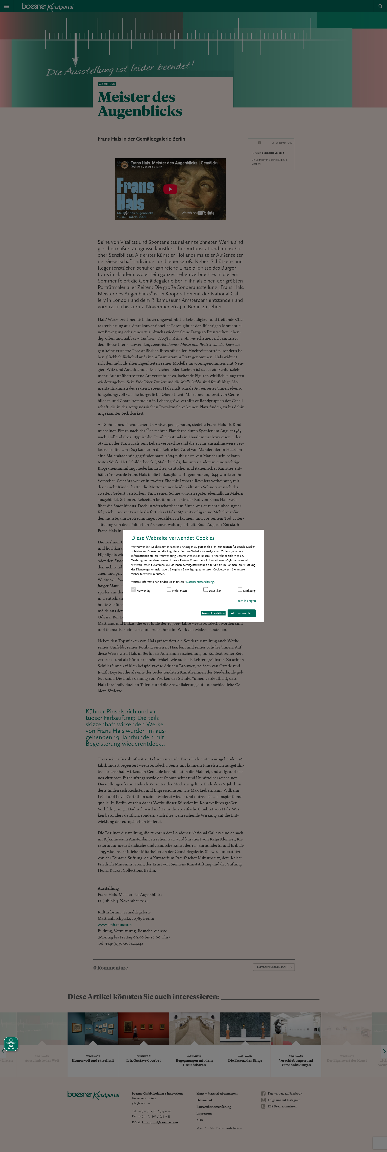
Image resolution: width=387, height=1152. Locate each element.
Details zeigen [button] (246, 601)
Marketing (249, 590)
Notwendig (143, 590)
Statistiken (215, 590)
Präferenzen (179, 590)
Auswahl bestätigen (213, 613)
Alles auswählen (241, 613)
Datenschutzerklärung (200, 581)
